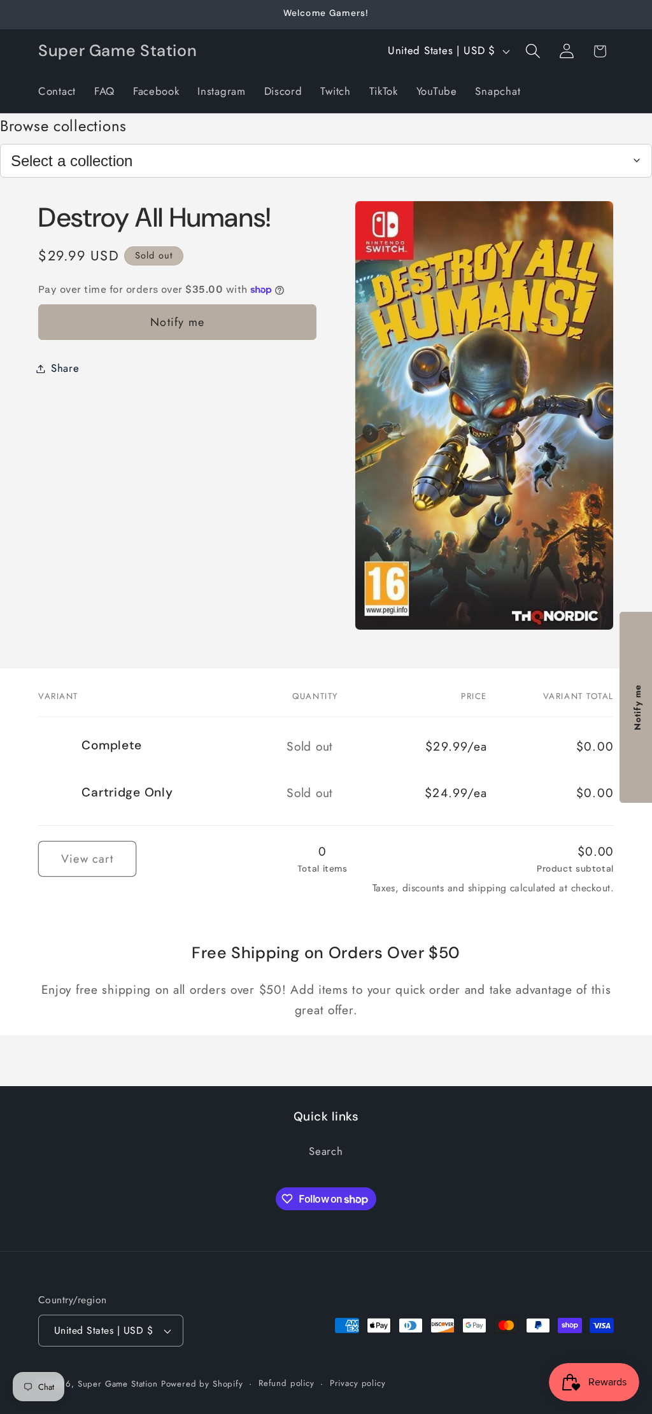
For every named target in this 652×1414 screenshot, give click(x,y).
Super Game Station (118, 1384)
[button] (532, 51)
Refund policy (287, 1383)
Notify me (177, 322)
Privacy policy (358, 1383)
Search (326, 1151)
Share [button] (65, 368)
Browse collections (63, 126)
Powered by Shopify (202, 1384)
